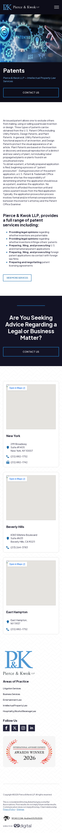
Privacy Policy (9, 809)
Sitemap (20, 809)
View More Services (17, 277)
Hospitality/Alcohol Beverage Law (19, 711)
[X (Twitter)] (14, 728)
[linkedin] (31, 728)
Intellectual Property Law (15, 705)
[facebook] (6, 728)
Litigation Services (12, 688)
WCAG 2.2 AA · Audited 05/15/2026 (27, 818)
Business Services (11, 694)
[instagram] (23, 728)
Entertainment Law (12, 699)
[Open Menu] (56, 7)
